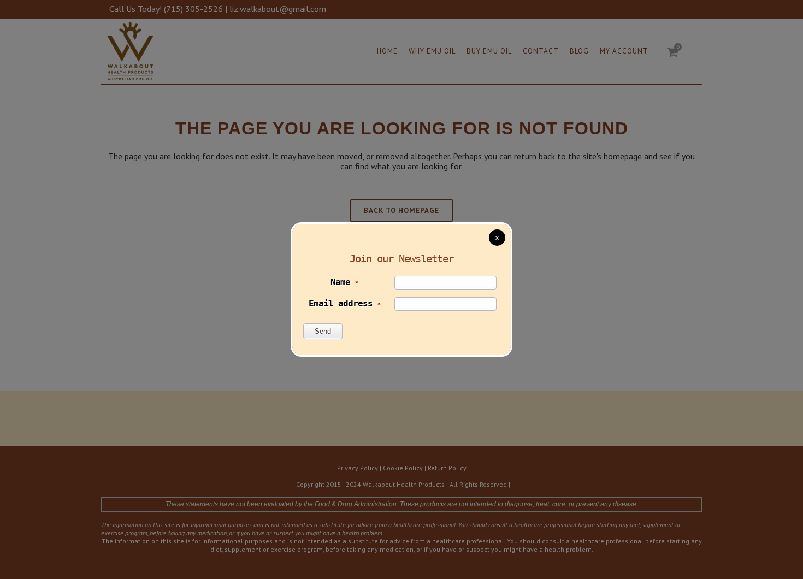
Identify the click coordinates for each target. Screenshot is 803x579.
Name (344, 282)
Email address (344, 303)
